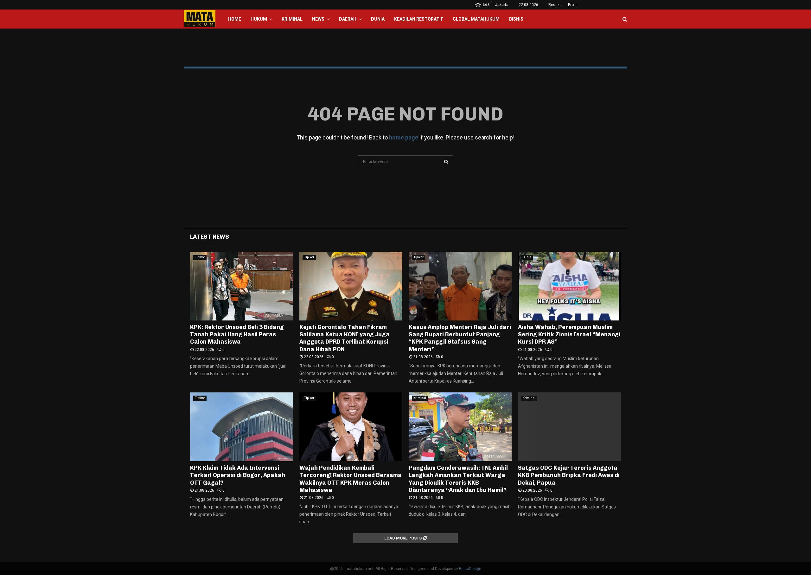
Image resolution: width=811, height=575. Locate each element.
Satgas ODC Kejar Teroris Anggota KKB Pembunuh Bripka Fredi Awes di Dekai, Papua (569, 475)
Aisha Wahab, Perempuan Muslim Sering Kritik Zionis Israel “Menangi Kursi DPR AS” (569, 335)
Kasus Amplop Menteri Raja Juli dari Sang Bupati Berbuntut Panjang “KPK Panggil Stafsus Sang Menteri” (460, 338)
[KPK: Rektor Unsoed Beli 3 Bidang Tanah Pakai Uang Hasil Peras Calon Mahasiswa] (241, 286)
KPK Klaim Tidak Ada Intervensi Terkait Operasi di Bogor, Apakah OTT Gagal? (237, 475)
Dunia (378, 19)
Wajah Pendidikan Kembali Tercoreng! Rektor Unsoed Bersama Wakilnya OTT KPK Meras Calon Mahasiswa (350, 479)
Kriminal (292, 19)
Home (234, 19)
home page (403, 137)
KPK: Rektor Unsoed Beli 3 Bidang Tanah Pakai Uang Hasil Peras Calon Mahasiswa (237, 335)
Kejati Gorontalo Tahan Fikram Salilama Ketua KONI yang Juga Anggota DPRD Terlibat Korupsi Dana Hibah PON (344, 338)
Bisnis (516, 19)
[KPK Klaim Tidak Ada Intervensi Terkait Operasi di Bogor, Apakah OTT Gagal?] (241, 426)
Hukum (259, 19)
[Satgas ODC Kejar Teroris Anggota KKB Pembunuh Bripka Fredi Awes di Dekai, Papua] (569, 426)
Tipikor (200, 257)
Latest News (209, 236)
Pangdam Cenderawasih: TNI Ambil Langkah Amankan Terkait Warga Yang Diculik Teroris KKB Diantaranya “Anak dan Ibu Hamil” (458, 479)
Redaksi (555, 5)
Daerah (347, 19)
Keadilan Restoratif (418, 19)
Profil (572, 5)
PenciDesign (470, 568)
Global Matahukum (476, 19)
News (318, 19)
